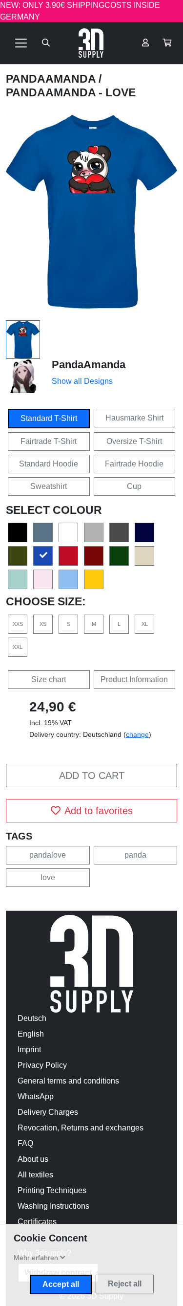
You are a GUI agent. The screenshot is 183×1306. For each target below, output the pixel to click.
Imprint (29, 1049)
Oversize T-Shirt (134, 441)
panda (135, 855)
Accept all (60, 1284)
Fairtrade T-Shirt (48, 441)
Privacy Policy (42, 1065)
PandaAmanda (52, 78)
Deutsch (32, 1018)
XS (43, 624)
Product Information (134, 679)
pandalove (47, 855)
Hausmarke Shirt (134, 418)
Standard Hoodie (48, 464)
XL (145, 624)
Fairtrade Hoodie (134, 464)
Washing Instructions (53, 1206)
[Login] (145, 43)
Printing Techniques (52, 1190)
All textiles (35, 1175)
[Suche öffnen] (46, 43)
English (31, 1034)
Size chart (48, 679)
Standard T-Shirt (48, 418)
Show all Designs (82, 381)
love (48, 877)
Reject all (125, 1284)
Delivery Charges (48, 1112)
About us (33, 1159)
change (137, 734)
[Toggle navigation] (21, 43)
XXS (18, 624)
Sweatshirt (48, 486)
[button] (167, 43)
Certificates (37, 1221)
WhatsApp (36, 1096)
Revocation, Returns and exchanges (80, 1128)
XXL (17, 647)
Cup (134, 486)
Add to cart (91, 775)
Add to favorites (98, 810)
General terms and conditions (68, 1081)
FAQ (25, 1143)
